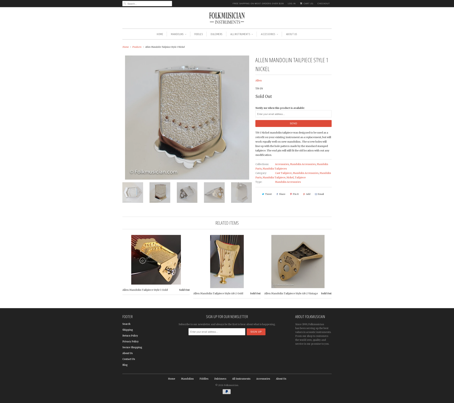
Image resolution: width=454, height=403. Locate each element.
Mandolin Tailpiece (274, 177)
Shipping (127, 329)
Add (308, 194)
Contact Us (128, 359)
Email (321, 194)
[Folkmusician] (227, 18)
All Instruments (240, 34)
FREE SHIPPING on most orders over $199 (258, 3)
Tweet (268, 194)
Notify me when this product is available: (280, 108)
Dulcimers (217, 34)
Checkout (323, 3)
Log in (292, 3)
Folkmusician (231, 385)
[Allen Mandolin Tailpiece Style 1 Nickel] (187, 117)
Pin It (296, 194)
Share (282, 194)
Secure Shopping (132, 347)
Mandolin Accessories (303, 164)
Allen (258, 80)
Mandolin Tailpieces (275, 168)
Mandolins (177, 34)
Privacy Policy (130, 341)
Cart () (308, 3)
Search (126, 324)
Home (160, 34)
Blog (125, 364)
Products (136, 47)
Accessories (268, 34)
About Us (291, 34)
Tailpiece (300, 177)
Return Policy (130, 335)
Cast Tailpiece (283, 173)
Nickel (290, 177)
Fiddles (198, 34)
